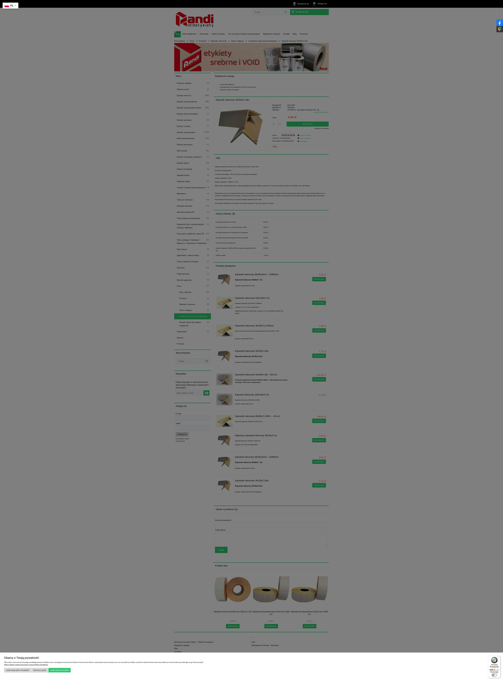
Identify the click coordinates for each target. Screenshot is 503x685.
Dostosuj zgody (39, 670)
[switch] (494, 675)
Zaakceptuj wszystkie (59, 670)
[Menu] (498, 657)
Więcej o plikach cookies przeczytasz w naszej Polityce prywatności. (26, 664)
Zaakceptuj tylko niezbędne (17, 670)
